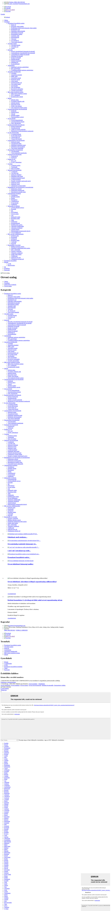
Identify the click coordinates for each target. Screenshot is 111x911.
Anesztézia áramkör (16, 75)
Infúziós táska (15, 100)
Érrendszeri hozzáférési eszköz (16, 23)
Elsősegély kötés (15, 217)
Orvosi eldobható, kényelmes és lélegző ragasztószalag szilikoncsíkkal (32, 582)
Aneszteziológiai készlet (17, 121)
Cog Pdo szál (14, 173)
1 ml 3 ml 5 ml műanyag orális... (19, 551)
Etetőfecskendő (15, 59)
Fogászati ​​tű (14, 156)
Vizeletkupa (14, 195)
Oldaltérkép (41, 684)
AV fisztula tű (15, 40)
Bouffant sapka (15, 240)
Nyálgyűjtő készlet (16, 135)
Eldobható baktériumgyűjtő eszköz (20, 248)
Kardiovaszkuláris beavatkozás (16, 125)
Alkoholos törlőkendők (17, 226)
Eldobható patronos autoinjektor (20, 67)
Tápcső (13, 114)
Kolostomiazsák (15, 223)
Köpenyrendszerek (16, 126)
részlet (14, 593)
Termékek (7, 21)
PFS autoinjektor (15, 68)
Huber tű (13, 25)
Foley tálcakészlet (16, 123)
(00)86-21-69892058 (21, 630)
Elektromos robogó (16, 189)
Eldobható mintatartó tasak (18, 145)
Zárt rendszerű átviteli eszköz (19, 107)
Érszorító (13, 209)
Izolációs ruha (15, 235)
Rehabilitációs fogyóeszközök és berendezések (20, 187)
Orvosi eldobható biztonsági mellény (20, 564)
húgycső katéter (15, 168)
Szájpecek (14, 157)
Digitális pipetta (15, 196)
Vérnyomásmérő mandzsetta (19, 153)
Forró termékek (33, 684)
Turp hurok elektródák (17, 148)
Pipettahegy (14, 200)
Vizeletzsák (14, 167)
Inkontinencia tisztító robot (18, 192)
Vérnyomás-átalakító (16, 42)
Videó (5, 668)
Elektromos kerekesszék (17, 190)
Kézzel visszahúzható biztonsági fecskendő (23, 51)
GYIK (9, 264)
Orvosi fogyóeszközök (35, 685)
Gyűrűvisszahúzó (16, 179)
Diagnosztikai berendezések (15, 150)
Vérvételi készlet (15, 45)
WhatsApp (4, 690)
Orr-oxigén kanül (16, 84)
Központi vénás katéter (17, 26)
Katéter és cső (11, 159)
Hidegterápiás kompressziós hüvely (20, 231)
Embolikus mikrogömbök (18, 31)
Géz (12, 215)
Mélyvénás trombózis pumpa (19, 93)
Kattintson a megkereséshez (8, 682)
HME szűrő (14, 76)
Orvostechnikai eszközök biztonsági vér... (22, 544)
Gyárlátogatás (8, 663)
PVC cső (13, 160)
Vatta (12, 220)
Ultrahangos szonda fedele (18, 185)
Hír (5, 267)
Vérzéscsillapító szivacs (17, 207)
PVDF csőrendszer (16, 162)
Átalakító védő (15, 36)
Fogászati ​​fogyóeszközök (15, 154)
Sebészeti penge (15, 182)
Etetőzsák (13, 110)
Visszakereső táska (16, 143)
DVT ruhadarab (15, 95)
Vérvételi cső (14, 46)
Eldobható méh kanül (17, 176)
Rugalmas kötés (15, 218)
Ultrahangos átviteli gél (17, 259)
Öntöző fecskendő (16, 61)
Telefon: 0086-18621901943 (17, 2)
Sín (12, 210)
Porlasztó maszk (15, 79)
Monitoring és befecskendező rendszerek (22, 131)
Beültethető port (15, 29)
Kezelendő (14, 237)
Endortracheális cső (16, 82)
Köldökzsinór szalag (16, 224)
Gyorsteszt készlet (16, 134)
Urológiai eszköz (15, 165)
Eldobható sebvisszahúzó (18, 146)
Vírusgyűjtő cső (15, 137)
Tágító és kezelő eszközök (18, 129)
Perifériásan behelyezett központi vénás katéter (24, 28)
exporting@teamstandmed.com (16, 625)
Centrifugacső (15, 201)
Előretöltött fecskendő (17, 32)
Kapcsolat (7, 270)
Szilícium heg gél (16, 257)
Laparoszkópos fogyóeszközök (16, 140)
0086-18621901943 (9, 630)
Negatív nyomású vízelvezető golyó (21, 181)
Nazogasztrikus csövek (17, 117)
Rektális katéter (15, 115)
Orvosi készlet (11, 118)
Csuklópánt (14, 171)
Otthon (6, 20)
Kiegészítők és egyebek (14, 245)
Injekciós (10, 50)
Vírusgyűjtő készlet (16, 139)
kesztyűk (13, 243)
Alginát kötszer (15, 229)
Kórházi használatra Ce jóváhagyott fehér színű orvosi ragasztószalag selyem (35, 600)
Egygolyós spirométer (17, 89)
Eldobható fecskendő (17, 56)
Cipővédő (13, 242)
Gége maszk (14, 81)
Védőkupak (14, 256)
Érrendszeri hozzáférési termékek (13, 666)
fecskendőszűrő (15, 64)
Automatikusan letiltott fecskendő (20, 54)
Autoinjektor (11, 65)
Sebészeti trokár (15, 142)
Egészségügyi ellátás (59, 685)
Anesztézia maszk (16, 78)
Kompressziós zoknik (17, 96)
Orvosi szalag (15, 214)
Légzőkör (13, 73)
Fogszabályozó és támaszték (15, 464)
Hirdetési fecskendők (47, 685)
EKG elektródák (15, 249)
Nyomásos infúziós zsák (17, 101)
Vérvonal (13, 39)
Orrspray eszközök (16, 251)
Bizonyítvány (11, 265)
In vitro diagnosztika (13, 132)
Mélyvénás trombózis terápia (15, 92)
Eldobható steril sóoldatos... (17, 537)
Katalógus (7, 268)
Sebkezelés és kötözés (14, 206)
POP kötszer (14, 212)
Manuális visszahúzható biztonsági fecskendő (20, 321)
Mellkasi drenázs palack (17, 246)
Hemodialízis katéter (16, 34)
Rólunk (6, 262)
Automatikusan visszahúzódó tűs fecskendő (23, 53)
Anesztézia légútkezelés (14, 71)
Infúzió (10, 98)
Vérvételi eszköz (12, 43)
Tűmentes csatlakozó (17, 253)
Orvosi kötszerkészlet (17, 120)
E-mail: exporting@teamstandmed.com (19, 3)
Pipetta (13, 198)
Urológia (10, 164)
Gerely (13, 48)
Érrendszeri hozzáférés (10, 260)
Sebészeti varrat (15, 184)
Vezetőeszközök (15, 128)
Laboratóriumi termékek (14, 193)
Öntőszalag (14, 221)
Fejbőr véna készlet (16, 106)
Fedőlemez (14, 204)
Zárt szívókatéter (15, 87)
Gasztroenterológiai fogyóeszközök (17, 109)
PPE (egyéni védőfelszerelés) (16, 234)
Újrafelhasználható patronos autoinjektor (22, 70)
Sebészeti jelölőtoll (16, 175)
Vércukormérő (15, 151)
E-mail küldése (5, 688)
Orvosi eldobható (5, 685)
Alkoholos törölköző (16, 228)
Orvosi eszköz (24, 685)
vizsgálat (10, 593)
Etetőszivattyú (15, 112)
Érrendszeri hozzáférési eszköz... (19, 557)
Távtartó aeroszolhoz (17, 90)
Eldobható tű (14, 62)
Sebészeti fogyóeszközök (14, 170)
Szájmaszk (14, 239)
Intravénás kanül (15, 104)
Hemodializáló (15, 37)
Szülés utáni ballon (16, 254)
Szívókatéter (14, 86)
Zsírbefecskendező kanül (18, 178)
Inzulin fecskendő (16, 57)
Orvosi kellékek (15, 685)
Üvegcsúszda (14, 203)
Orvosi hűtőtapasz (16, 232)
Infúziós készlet (15, 103)
